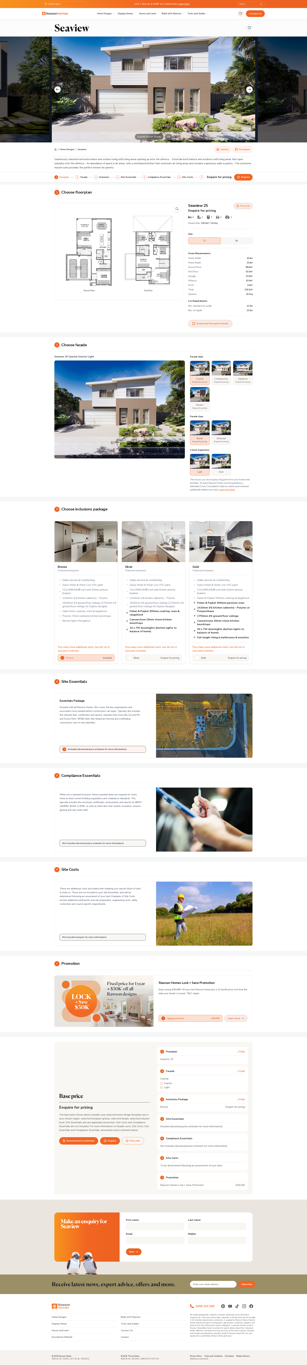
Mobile (192, 1234)
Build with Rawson (171, 13)
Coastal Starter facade (149, 136)
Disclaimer (229, 1356)
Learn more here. (227, 489)
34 (236, 240)
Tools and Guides (196, 13)
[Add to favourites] (249, 28)
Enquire (112, 1140)
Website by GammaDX (199, 1359)
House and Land (147, 13)
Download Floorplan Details (212, 323)
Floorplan (244, 149)
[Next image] (249, 89)
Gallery (224, 149)
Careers (125, 1337)
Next (131, 1251)
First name (132, 1220)
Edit (242, 1051)
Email (129, 1234)
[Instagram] (244, 1306)
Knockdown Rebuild (62, 1337)
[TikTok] (237, 1306)
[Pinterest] (223, 1306)
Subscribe (246, 1284)
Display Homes (125, 13)
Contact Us (255, 13)
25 (204, 240)
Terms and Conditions (213, 1356)
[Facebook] (251, 1306)
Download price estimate (80, 1140)
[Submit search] (261, 4)
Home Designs (104, 13)
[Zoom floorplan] (177, 209)
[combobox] (249, 4)
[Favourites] (240, 13)
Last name (194, 1220)
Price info (245, 205)
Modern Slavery (243, 1356)
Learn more (183, 3)
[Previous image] (57, 89)
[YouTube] (230, 1306)
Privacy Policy (196, 1356)
